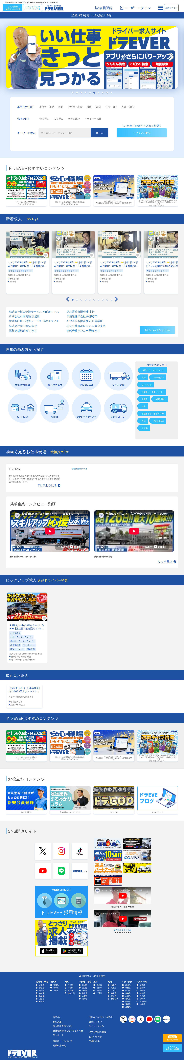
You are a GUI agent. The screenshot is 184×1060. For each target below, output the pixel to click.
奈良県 (113, 996)
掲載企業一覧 (59, 1045)
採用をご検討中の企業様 (101, 1017)
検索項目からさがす (62, 1040)
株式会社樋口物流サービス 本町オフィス (34, 311)
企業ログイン (171, 7)
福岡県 (142, 985)
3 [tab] (81, 92)
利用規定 (57, 1021)
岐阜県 (99, 985)
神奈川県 (71, 993)
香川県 (128, 1001)
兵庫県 (113, 993)
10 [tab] (111, 92)
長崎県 (142, 990)
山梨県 (84, 996)
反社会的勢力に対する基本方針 (68, 1030)
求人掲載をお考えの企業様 (13, 8)
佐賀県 (142, 987)
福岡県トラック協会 (123, 929)
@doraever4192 (79, 468)
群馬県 (56, 990)
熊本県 (142, 993)
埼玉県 (70, 985)
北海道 (41, 985)
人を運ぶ (58, 118)
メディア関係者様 (97, 1031)
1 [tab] (72, 92)
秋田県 (41, 996)
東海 (89, 106)
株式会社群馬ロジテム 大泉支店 (86, 325)
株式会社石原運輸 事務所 (24, 316)
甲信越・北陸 (75, 106)
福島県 (41, 1001)
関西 (98, 106)
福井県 (84, 993)
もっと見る (165, 561)
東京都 (70, 990)
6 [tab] (94, 92)
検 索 (99, 132)
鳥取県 (128, 985)
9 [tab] (107, 92)
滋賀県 (113, 985)
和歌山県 (114, 998)
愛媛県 (128, 1004)
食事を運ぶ (74, 118)
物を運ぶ (44, 118)
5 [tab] (89, 92)
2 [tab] (76, 92)
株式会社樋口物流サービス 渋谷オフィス (34, 321)
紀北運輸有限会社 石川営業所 (85, 321)
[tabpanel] (27, 262)
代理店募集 (94, 1040)
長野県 (84, 998)
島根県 (128, 987)
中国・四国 (111, 106)
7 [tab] (98, 92)
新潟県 (84, 985)
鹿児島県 (143, 1001)
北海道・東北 (47, 106)
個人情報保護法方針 (62, 1026)
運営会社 (57, 1017)
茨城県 (56, 985)
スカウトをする (96, 1026)
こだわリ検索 (142, 133)
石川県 (84, 990)
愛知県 (99, 990)
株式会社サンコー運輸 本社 (83, 330)
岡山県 (128, 990)
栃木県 (56, 987)
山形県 (41, 998)
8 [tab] (102, 92)
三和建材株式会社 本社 (23, 330)
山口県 (128, 996)
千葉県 (70, 987)
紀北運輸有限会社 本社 (81, 311)
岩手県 (41, 990)
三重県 (99, 993)
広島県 (128, 993)
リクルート (58, 1034)
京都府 (113, 987)
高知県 (128, 1007)
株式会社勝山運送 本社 (23, 325)
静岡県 (99, 987)
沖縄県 (142, 1004)
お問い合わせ (95, 1036)
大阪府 (113, 990)
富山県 (84, 987)
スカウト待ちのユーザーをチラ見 (33, 8)
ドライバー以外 (92, 118)
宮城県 (41, 993)
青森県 (41, 987)
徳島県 (128, 998)
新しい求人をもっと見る (157, 329)
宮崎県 (142, 998)
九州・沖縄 (128, 106)
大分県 (142, 996)
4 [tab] (85, 92)
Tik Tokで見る (47, 485)
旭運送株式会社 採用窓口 (82, 316)
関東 (61, 106)
